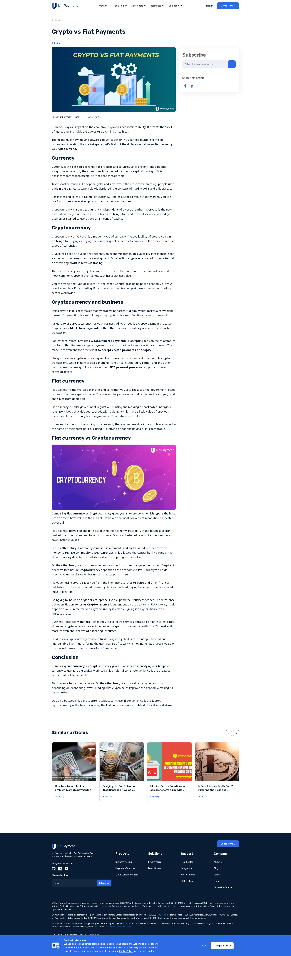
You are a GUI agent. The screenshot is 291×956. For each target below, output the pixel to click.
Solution (119, 5)
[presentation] (229, 733)
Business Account (124, 862)
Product (103, 5)
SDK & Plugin (187, 881)
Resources (156, 5)
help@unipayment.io (62, 863)
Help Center (187, 862)
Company (174, 5)
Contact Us (227, 5)
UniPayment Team (69, 117)
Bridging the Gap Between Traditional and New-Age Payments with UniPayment (119, 790)
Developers (137, 5)
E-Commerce (154, 862)
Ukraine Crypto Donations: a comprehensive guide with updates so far (167, 790)
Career (217, 874)
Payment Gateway (125, 868)
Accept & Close (222, 945)
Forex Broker (154, 868)
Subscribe (104, 883)
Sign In (209, 5)
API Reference (188, 874)
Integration (186, 868)
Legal (216, 881)
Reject (204, 945)
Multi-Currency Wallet (126, 874)
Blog (216, 868)
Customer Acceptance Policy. (118, 926)
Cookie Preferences (224, 887)
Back (57, 20)
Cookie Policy (126, 951)
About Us (219, 862)
